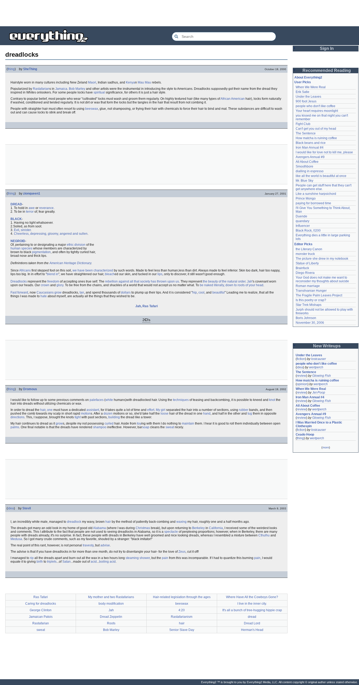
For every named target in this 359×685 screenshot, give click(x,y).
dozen (108, 413)
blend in (52, 274)
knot (272, 400)
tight (78, 417)
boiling (104, 561)
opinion (302, 384)
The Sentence (306, 133)
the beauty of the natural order (224, 281)
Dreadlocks (19, 281)
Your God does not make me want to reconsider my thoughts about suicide (322, 279)
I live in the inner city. (252, 603)
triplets (52, 561)
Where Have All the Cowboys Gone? (252, 597)
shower (145, 558)
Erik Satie (302, 92)
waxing (181, 522)
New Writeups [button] (327, 346)
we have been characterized (93, 270)
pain (165, 558)
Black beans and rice (311, 143)
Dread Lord (252, 623)
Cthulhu (264, 535)
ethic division (76, 245)
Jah (249, 281)
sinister (26, 230)
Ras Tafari (40, 597)
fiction (301, 359)
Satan (66, 561)
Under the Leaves (308, 96)
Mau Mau (144, 82)
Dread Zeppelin (111, 617)
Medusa (16, 539)
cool (201, 292)
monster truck (305, 254)
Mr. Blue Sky (304, 180)
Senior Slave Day (181, 630)
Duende (301, 216)
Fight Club (303, 124)
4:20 (181, 610)
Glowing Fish (321, 376)
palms (15, 427)
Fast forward (19, 292)
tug (250, 413)
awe (32, 208)
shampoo (99, 427)
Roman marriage (308, 286)
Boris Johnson (306, 318)
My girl (160, 410)
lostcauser (318, 359)
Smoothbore (304, 166)
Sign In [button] (327, 48)
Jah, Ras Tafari (146, 306)
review (301, 376)
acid (94, 561)
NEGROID (18, 241)
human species (21, 248)
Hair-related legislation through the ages (182, 597)
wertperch (316, 367)
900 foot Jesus (306, 101)
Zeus (182, 551)
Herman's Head (252, 630)
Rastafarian (41, 89)
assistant (92, 410)
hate (43, 296)
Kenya (130, 82)
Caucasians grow (49, 292)
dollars (126, 292)
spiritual (99, 92)
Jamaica (61, 89)
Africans (25, 270)
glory (60, 285)
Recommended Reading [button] (326, 70)
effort (150, 410)
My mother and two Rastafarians (111, 597)
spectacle (171, 532)
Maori (92, 82)
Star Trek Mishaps (308, 305)
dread (252, 617)
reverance (46, 208)
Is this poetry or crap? (311, 300)
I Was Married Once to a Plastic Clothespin (319, 424)
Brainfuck (302, 268)
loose (164, 413)
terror (30, 211)
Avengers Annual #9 (310, 157)
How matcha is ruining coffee (316, 138)
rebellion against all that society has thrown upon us (142, 281)
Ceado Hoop (305, 434)
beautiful (218, 292)
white (109, 400)
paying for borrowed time (313, 203)
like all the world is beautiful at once (321, 176)
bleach (110, 274)
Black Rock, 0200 (308, 230)
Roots (111, 623)
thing (11, 69)
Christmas (143, 528)
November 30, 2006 (310, 323)
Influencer (303, 226)
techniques (181, 400)
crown (45, 285)
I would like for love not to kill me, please (324, 152)
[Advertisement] (179, 13)
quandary (302, 221)
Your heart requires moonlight (317, 111)
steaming (132, 558)
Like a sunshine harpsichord (316, 194)
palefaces (97, 400)
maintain (188, 423)
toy (139, 423)
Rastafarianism (181, 617)
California (216, 528)
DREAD (16, 204)
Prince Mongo (306, 198)
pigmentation (41, 252)
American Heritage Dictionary (70, 263)
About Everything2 (308, 77)
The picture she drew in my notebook (322, 258)
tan (82, 292)
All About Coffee (307, 162)
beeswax (91, 109)
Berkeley (198, 528)
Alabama (99, 528)
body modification (111, 603)
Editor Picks (303, 244)
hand (207, 413)
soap (145, 427)
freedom (53, 281)
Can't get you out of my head (316, 128)
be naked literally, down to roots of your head (231, 285)
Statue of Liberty (307, 263)
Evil (16, 230)
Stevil (26, 508)
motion (86, 413)
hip (194, 292)
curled (109, 423)
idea (11, 508)
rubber (243, 410)
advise (105, 545)
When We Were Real (311, 87)
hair (42, 410)
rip (32, 558)
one (50, 410)
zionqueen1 (31, 193)
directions (17, 417)
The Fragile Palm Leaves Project (319, 295)
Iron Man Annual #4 (310, 147)
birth (40, 561)
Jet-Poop (318, 392)
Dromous (30, 389)
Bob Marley (77, 89)
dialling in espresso (310, 171)
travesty (88, 545)
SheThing (30, 69)
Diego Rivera (305, 273)
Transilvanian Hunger (311, 290)
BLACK (16, 219)
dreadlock (74, 522)
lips (159, 274)
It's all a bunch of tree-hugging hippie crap (252, 610)
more (325, 447)
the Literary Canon (309, 249)
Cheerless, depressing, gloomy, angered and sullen (51, 234)
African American (232, 99)
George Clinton (41, 610)
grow (59, 423)
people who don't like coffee (315, 106)
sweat (170, 427)
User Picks (302, 82)
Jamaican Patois (41, 617)
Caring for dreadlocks (40, 603)
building (114, 417)
